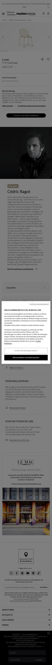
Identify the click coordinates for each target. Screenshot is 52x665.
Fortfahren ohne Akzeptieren (39, 304)
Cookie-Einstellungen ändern (26, 351)
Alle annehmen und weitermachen (26, 357)
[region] (26, 332)
